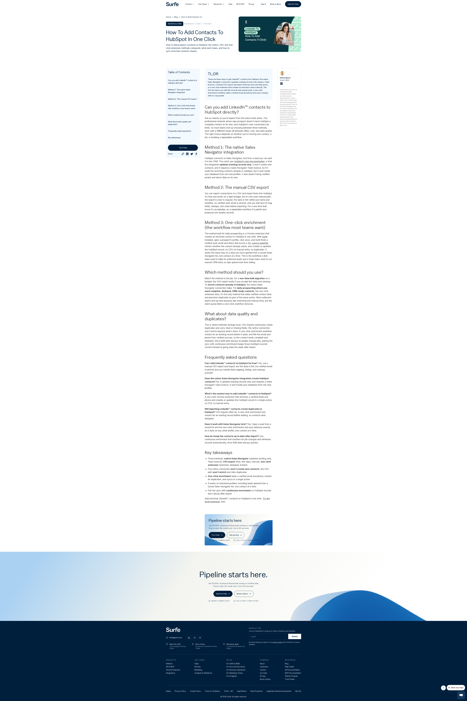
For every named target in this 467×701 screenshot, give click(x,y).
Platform (169, 664)
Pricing (251, 4)
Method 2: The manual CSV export (182, 99)
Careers (263, 670)
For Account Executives (235, 667)
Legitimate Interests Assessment (279, 691)
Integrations (170, 673)
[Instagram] (194, 637)
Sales (196, 664)
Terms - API (228, 691)
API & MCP (240, 4)
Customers (264, 667)
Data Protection (256, 691)
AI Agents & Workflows (203, 673)
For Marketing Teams (234, 673)
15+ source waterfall (258, 243)
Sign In (263, 4)
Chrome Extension (173, 670)
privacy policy (277, 642)
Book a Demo (265, 679)
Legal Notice (242, 691)
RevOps (197, 667)
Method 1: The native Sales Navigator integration (179, 91)
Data (230, 4)
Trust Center (290, 679)
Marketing (198, 670)
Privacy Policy (180, 691)
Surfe (264, 236)
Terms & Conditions (212, 691)
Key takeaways (174, 138)
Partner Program (291, 676)
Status (168, 691)
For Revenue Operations (236, 670)
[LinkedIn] (187, 153)
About (262, 664)
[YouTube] (200, 637)
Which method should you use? (181, 115)
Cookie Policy (195, 691)
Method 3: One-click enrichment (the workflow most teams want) (181, 107)
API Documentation (292, 670)
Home (168, 17)
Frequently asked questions (179, 131)
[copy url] (182, 153)
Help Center (289, 667)
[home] (172, 4)
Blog (176, 17)
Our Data (263, 673)
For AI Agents (231, 676)
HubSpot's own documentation (249, 161)
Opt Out (298, 691)
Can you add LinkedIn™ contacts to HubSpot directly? (182, 81)
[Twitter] (191, 153)
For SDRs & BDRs (233, 664)
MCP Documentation (293, 673)
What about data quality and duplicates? (179, 123)
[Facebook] (196, 153)
